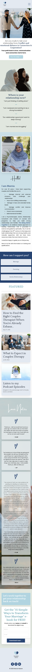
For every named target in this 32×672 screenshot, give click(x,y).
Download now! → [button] (16, 640)
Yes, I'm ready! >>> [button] (16, 57)
